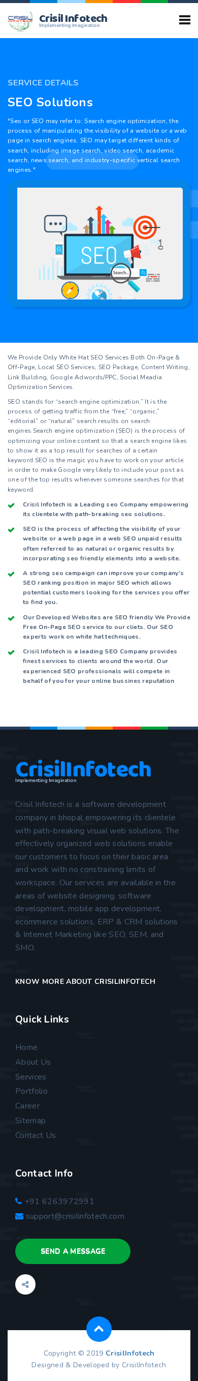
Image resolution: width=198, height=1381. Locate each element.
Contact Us (35, 1135)
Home (26, 1047)
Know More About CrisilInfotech (85, 981)
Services (31, 1077)
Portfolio (31, 1091)
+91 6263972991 (58, 1201)
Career (27, 1106)
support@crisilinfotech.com (75, 1216)
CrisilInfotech (130, 1353)
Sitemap (30, 1120)
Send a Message (73, 1251)
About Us (33, 1062)
